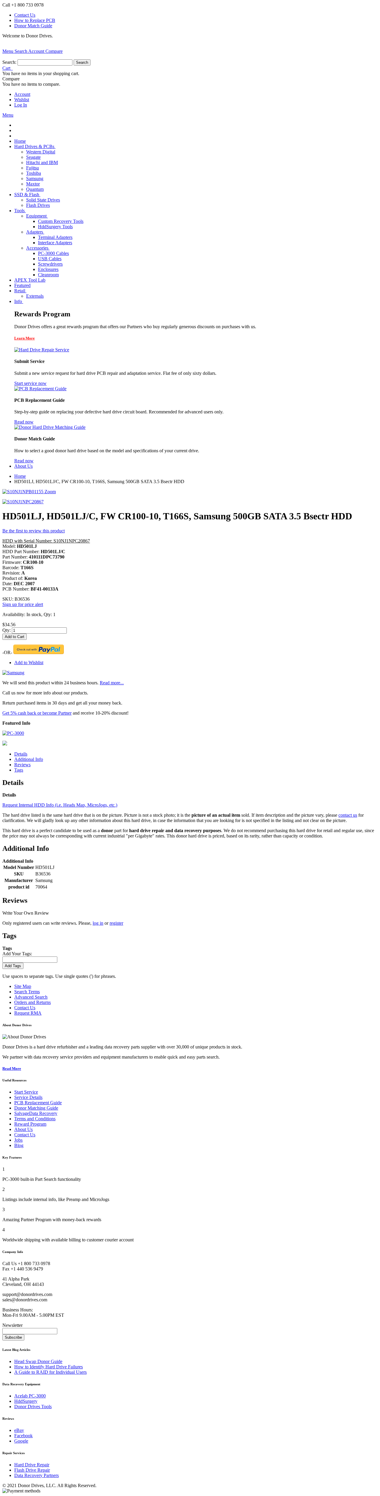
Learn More (24, 338)
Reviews (22, 764)
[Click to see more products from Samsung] (13, 672)
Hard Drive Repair (31, 1464)
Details (20, 753)
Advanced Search (31, 997)
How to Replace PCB (34, 20)
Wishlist (21, 99)
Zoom (50, 491)
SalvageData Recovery (35, 1113)
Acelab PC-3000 (30, 1395)
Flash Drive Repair (32, 1470)
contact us (347, 815)
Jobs (18, 1140)
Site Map (22, 986)
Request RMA (28, 1013)
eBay (19, 1430)
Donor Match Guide (33, 25)
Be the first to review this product (33, 530)
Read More (11, 1068)
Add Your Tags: (17, 953)
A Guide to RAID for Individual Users (50, 1372)
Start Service (26, 1091)
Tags (18, 769)
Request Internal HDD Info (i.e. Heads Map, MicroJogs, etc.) (59, 805)
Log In (20, 104)
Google (21, 1440)
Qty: (6, 630)
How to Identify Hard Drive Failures (48, 1366)
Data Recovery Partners (36, 1475)
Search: (9, 62)
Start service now (30, 383)
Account (22, 94)
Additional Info (28, 759)
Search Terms (27, 991)
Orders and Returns (32, 1002)
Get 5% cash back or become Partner (37, 713)
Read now (24, 421)
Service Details (28, 1097)
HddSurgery (25, 1401)
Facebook (23, 1435)
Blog (18, 1145)
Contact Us (24, 15)
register (116, 923)
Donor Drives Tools (33, 1406)
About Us (23, 1129)
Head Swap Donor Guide (38, 1361)
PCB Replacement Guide (38, 1102)
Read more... (112, 682)
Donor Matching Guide (36, 1108)
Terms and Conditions (35, 1118)
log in (98, 923)
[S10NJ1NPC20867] (23, 501)
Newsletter (12, 1325)
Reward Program (30, 1124)
